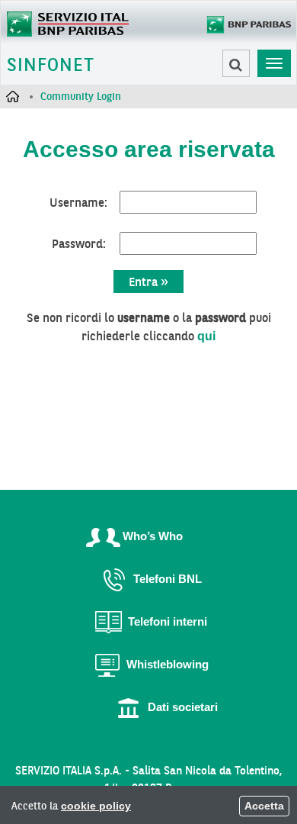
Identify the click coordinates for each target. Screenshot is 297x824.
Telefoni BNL (167, 578)
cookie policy (96, 806)
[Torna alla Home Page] (68, 22)
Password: (79, 243)
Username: (78, 202)
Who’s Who (153, 535)
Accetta (264, 806)
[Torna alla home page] (12, 96)
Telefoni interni (167, 621)
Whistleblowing (167, 664)
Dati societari (183, 706)
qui (206, 336)
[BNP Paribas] (244, 27)
